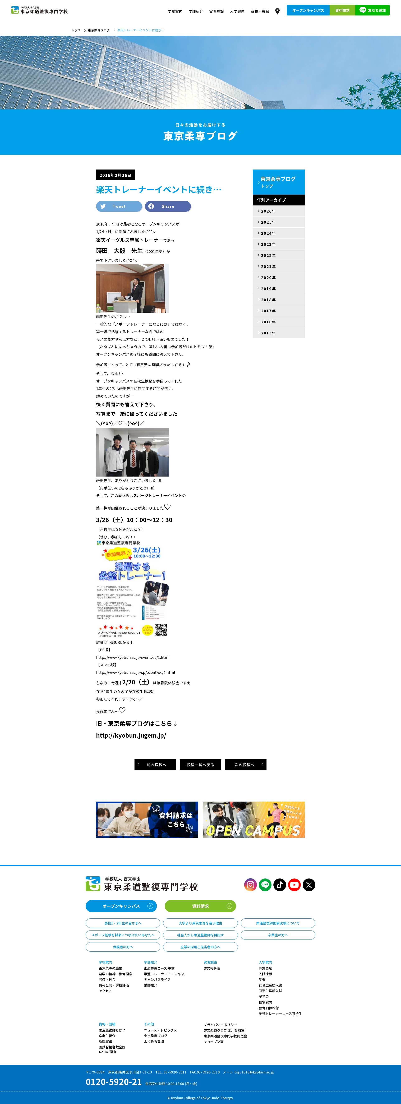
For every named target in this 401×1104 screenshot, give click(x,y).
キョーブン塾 (213, 1041)
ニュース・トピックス (160, 1030)
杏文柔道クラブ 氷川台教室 (224, 1030)
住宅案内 (265, 1002)
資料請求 (342, 10)
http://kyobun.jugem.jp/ (131, 735)
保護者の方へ (123, 946)
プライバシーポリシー (220, 1024)
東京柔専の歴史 (110, 968)
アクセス (105, 990)
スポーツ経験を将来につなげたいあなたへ (123, 934)
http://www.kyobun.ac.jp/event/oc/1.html (132, 657)
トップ (75, 30)
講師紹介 (150, 985)
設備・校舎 (107, 979)
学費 (262, 979)
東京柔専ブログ (99, 30)
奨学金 (264, 996)
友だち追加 (377, 10)
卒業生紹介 (107, 1035)
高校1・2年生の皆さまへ (123, 923)
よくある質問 (154, 1041)
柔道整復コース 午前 (159, 968)
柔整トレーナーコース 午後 (164, 973)
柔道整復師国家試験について (278, 923)
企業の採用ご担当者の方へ (200, 946)
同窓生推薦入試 (270, 990)
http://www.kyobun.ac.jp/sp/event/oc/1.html (135, 672)
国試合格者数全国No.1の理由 (112, 1049)
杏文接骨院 (212, 968)
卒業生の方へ (278, 934)
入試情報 (265, 973)
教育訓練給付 (269, 1008)
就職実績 (105, 1041)
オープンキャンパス (308, 10)
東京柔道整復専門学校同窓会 (225, 1036)
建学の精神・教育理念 (115, 973)
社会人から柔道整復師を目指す (200, 934)
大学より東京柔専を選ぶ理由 (200, 923)
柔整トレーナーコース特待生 (280, 1013)
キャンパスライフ (157, 979)
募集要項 (265, 968)
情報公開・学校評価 (114, 985)
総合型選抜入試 (270, 985)
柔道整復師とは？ (112, 1030)
